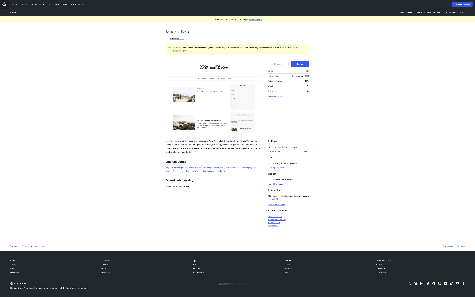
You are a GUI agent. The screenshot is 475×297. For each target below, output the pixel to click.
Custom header (194, 168)
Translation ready (206, 171)
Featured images (244, 168)
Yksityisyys (14, 272)
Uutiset (13, 264)
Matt (379, 264)
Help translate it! (255, 19)
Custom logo (207, 168)
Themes (13, 12)
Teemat (104, 264)
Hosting (13, 268)
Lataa (300, 64)
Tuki (194, 264)
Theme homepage (275, 96)
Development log (275, 216)
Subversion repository (277, 219)
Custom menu (218, 168)
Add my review (274, 151)
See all (306, 151)
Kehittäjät (197, 268)
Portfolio (176, 171)
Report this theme (275, 184)
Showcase (105, 261)
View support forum (276, 168)
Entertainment (231, 168)
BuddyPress (382, 272)
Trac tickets (273, 225)
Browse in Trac (274, 222)
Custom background (178, 168)
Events (287, 264)
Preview (278, 64)
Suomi (36, 284)
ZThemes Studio (177, 39)
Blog (167, 168)
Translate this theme (276, 204)
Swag (288, 272)
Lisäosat (104, 268)
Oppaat (196, 261)
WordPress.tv (199, 272)
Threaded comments (189, 171)
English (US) (273, 199)
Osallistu (288, 261)
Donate (289, 268)
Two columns (219, 171)
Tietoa (12, 261)
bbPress (380, 268)
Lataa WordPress (462, 4)
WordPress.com (383, 261)
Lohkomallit (106, 272)
